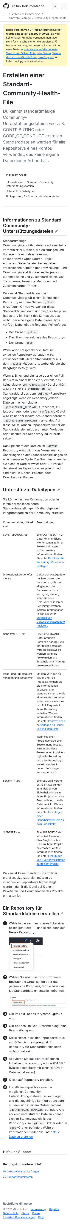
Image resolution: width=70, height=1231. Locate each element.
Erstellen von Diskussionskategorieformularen (51, 621)
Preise (36, 1213)
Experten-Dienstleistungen (19, 1217)
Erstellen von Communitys (24, 14)
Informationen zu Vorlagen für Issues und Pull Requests (51, 724)
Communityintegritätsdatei (51, 17)
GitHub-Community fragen (23, 1171)
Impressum (37, 1209)
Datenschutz (10, 1213)
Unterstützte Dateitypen (29, 489)
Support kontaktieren (20, 1176)
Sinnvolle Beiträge (20, 17)
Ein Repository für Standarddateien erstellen (31, 910)
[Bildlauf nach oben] (62, 1223)
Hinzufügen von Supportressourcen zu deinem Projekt (51, 859)
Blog (41, 1217)
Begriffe (54, 1209)
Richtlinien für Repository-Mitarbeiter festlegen (51, 562)
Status (25, 1213)
